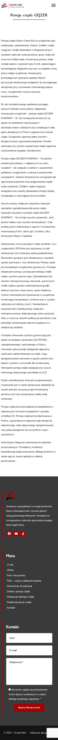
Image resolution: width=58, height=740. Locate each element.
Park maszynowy (16, 575)
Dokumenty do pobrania (19, 586)
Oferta (10, 570)
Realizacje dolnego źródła (20, 596)
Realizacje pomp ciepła (19, 602)
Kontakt (11, 607)
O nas (10, 564)
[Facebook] (9, 534)
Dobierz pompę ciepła (18, 591)
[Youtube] (16, 534)
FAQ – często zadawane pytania (24, 580)
